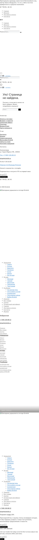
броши (2, 347)
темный (2, 355)
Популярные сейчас (13, 295)
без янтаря (3, 348)
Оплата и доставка (6, 119)
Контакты (7, 16)
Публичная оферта (6, 122)
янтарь (2, 350)
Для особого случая (13, 292)
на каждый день (4, 364)
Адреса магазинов (6, 138)
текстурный (3, 360)
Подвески (10, 270)
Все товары (7, 301)
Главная (6, 11)
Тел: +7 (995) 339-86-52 (8, 155)
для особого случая (5, 366)
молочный (3, 356)
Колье (9, 272)
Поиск (2, 32)
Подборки (7, 288)
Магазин (6, 13)
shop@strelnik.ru (5, 158)
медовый (2, 353)
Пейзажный (11, 284)
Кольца (9, 266)
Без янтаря (10, 275)
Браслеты (10, 268)
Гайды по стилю (5, 142)
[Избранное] (1, 73)
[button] (19, 20)
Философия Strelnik (6, 140)
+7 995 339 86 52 (5, 320)
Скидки (6, 302)
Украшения (7, 263)
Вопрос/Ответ (4, 126)
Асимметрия (11, 293)
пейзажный (3, 358)
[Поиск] (20, 32)
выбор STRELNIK (5, 372)
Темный (9, 281)
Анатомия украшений (7, 143)
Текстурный (11, 286)
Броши (9, 273)
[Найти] (19, 109)
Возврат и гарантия (6, 121)
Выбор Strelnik (12, 297)
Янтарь (6, 277)
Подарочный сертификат (12, 304)
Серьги (9, 264)
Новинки (6, 299)
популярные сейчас (5, 370)
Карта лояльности (6, 128)
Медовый (10, 279)
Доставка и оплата (10, 15)
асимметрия (3, 368)
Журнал (2, 136)
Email (2, 175)
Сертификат (3, 333)
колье (1, 345)
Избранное (4, 316)
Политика (3, 124)
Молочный (10, 283)
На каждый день (12, 290)
